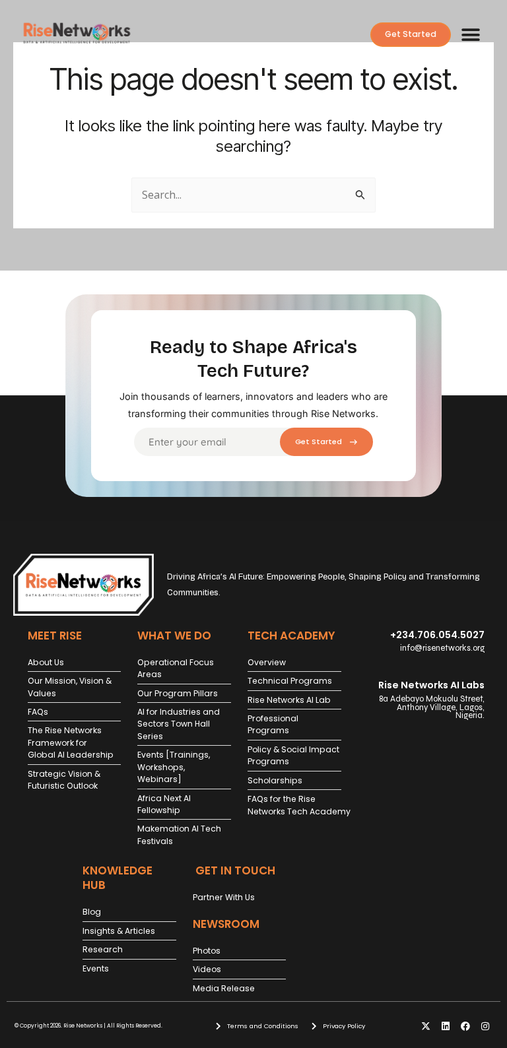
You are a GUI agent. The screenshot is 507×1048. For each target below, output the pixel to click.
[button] (470, 34)
